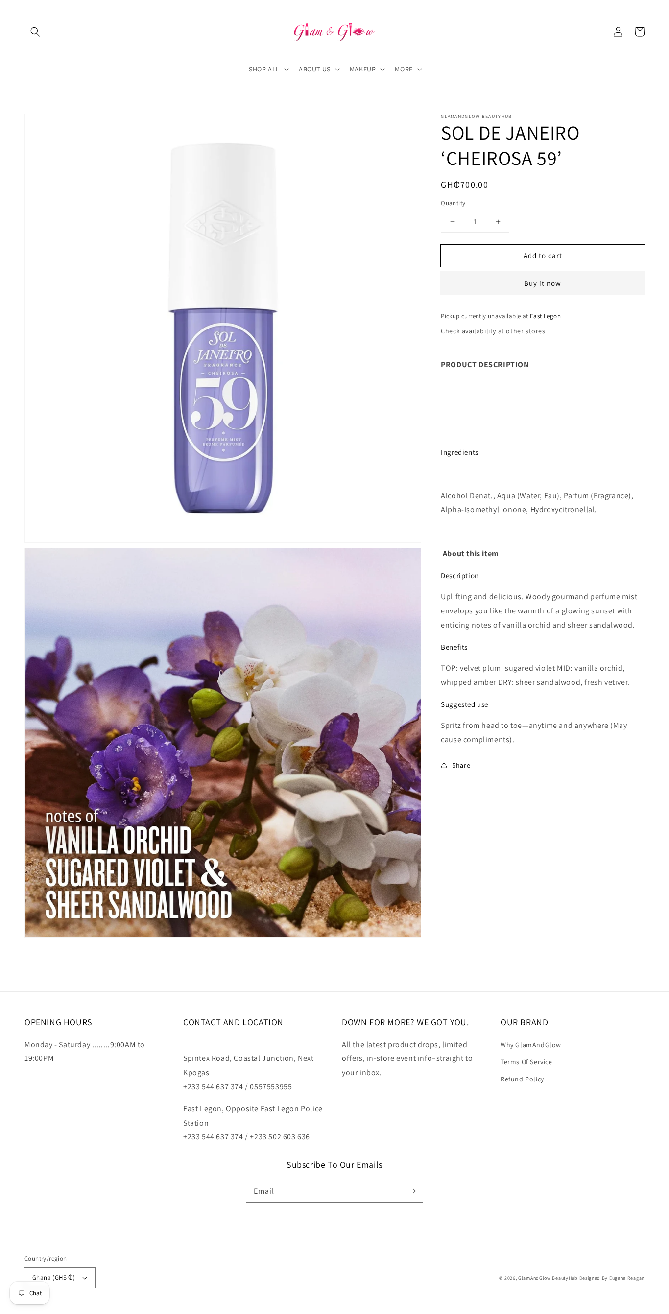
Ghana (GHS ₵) (53, 1277)
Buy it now (542, 283)
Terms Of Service (526, 1061)
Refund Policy (522, 1079)
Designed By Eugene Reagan (612, 1278)
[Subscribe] (412, 1191)
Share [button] (461, 764)
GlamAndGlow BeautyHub (548, 1278)
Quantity (453, 203)
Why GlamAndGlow (531, 1044)
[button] (35, 32)
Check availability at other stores (493, 331)
